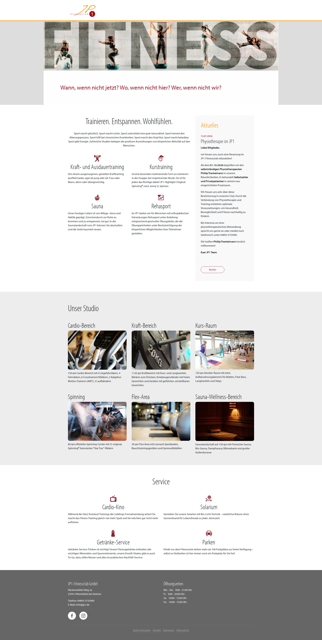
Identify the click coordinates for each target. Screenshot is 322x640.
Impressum (168, 630)
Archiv (212, 269)
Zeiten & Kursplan (142, 630)
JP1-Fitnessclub (83, 10)
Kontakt (157, 630)
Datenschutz (182, 630)
